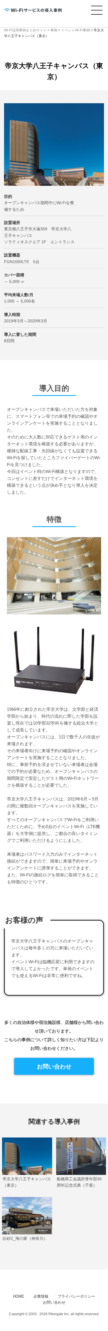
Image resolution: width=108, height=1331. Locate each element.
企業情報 (40, 1296)
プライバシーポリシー (76, 1296)
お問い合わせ (54, 1066)
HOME (18, 1296)
